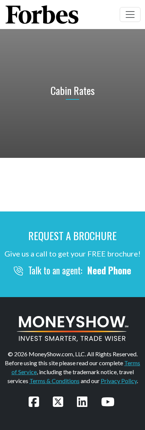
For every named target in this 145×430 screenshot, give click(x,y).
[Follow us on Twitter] (58, 401)
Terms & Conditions (54, 380)
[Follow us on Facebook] (34, 401)
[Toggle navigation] (130, 14)
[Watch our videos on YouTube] (108, 401)
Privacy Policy (119, 380)
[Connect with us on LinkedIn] (82, 401)
